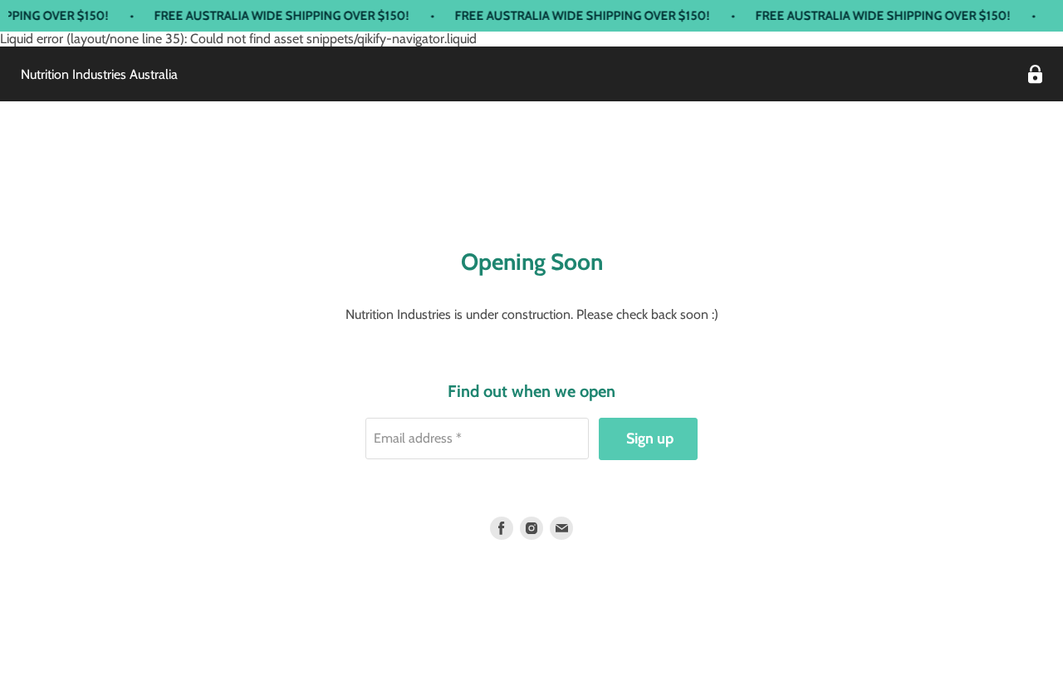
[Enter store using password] (1035, 74)
